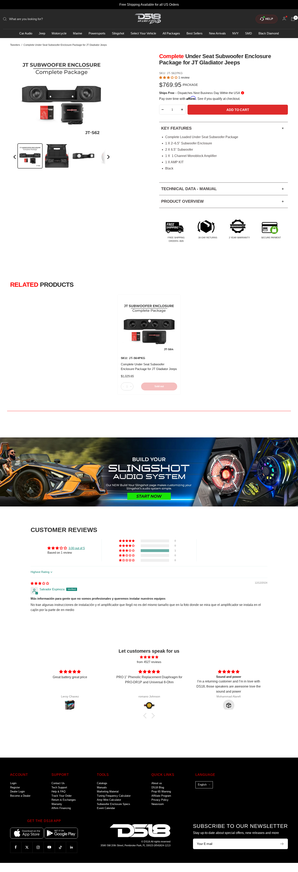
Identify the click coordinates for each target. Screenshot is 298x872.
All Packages (171, 33)
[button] (168, 77)
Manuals (102, 787)
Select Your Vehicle (143, 33)
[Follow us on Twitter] (26, 847)
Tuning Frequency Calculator (114, 795)
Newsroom (157, 804)
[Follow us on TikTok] (60, 847)
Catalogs (102, 783)
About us (156, 783)
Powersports (97, 33)
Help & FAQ (58, 791)
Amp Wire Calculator (109, 799)
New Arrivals (217, 33)
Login (13, 783)
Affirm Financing (61, 808)
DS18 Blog (157, 787)
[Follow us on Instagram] (38, 847)
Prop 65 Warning (161, 791)
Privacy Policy (159, 799)
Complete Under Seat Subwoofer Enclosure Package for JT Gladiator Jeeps (149, 366)
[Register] (282, 843)
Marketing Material (108, 791)
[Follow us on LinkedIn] (71, 847)
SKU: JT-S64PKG (133, 358)
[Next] (108, 157)
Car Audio (25, 33)
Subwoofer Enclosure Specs (113, 804)
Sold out (159, 386)
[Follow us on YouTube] (49, 847)
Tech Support (59, 787)
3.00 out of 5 (77, 548)
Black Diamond (268, 33)
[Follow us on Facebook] (15, 847)
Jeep (42, 33)
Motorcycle (59, 33)
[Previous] (15, 157)
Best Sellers (195, 33)
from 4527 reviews (149, 662)
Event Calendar (106, 808)
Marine (77, 33)
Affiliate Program (161, 795)
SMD (248, 33)
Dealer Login (17, 791)
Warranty (56, 804)
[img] (40, 583)
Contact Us (58, 783)
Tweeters (15, 45)
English (202, 784)
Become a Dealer (20, 795)
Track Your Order (61, 795)
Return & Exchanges (63, 799)
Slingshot (118, 33)
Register (15, 787)
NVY (235, 33)
